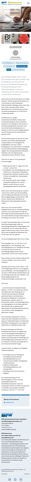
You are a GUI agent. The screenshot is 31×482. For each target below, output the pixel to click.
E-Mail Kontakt (10, 402)
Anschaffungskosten (8, 63)
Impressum (26, 474)
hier (24, 239)
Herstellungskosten (9, 66)
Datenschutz (4, 474)
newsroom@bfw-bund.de (9, 429)
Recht (8, 69)
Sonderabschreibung (18, 69)
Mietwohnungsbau (22, 66)
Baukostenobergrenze (22, 63)
